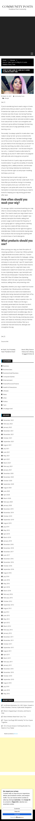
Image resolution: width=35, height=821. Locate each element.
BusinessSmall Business (10, 373)
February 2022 (8, 424)
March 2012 (7, 626)
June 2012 (6, 615)
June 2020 (6, 491)
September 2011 (8, 647)
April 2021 (6, 459)
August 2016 (7, 573)
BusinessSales (7, 369)
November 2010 (8, 672)
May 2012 (6, 619)
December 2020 (8, 473)
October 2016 (7, 566)
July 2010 (6, 686)
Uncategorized (7, 408)
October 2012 (7, 601)
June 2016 (6, 580)
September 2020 (8, 484)
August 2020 (7, 488)
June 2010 (6, 690)
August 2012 (7, 608)
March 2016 (7, 591)
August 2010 (7, 683)
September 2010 (8, 679)
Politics (5, 401)
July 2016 (6, 576)
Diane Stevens (28, 265)
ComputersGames (9, 377)
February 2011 (8, 662)
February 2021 (8, 466)
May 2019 (6, 530)
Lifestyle (6, 98)
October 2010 (7, 676)
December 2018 (8, 544)
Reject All (17, 811)
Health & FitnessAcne (10, 387)
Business (6, 366)
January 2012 (7, 633)
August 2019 (7, 523)
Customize (17, 808)
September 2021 (8, 441)
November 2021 (8, 434)
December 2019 (8, 509)
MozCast (16, 733)
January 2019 (7, 541)
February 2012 (8, 630)
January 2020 (7, 505)
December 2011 (8, 637)
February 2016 (8, 594)
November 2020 (8, 477)
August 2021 (7, 445)
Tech (4, 405)
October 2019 (7, 516)
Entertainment (7, 380)
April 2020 (6, 495)
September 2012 (8, 605)
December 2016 (8, 559)
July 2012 (6, 612)
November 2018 (8, 548)
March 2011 (7, 658)
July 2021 (6, 449)
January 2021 (7, 470)
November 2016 (8, 562)
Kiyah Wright (29, 309)
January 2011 (7, 665)
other (5, 398)
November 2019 (8, 512)
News (5, 394)
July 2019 (6, 527)
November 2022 (8, 420)
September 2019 (8, 520)
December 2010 (8, 669)
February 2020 (8, 502)
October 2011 (7, 644)
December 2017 (8, 552)
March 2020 (7, 498)
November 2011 (8, 640)
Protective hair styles (8, 111)
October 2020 (7, 481)
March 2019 (7, 537)
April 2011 (6, 655)
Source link (4, 341)
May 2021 (6, 456)
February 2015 (8, 598)
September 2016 (8, 569)
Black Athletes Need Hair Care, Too (14, 717)
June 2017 (6, 555)
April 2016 (6, 587)
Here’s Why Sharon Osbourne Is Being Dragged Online (27, 352)
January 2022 (7, 427)
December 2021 (8, 431)
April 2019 (6, 534)
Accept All (17, 814)
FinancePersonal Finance (11, 384)
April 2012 (6, 623)
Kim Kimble (17, 218)
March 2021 (7, 463)
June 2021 (6, 452)
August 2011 (7, 651)
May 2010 (6, 694)
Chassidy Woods (23, 275)
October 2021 (7, 438)
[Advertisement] (17, 34)
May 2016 (6, 583)
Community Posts (17, 6)
